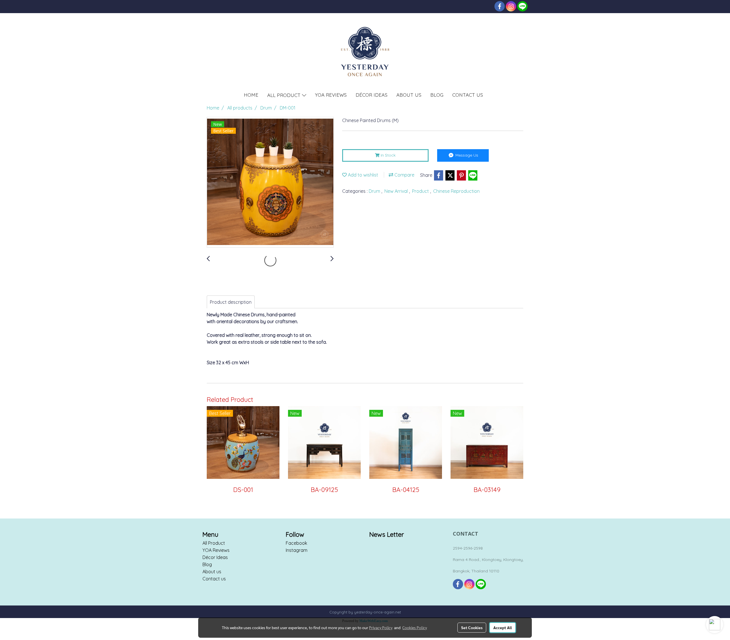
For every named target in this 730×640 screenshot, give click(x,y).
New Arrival (396, 191)
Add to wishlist (362, 175)
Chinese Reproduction (456, 191)
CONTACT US (467, 95)
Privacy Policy (380, 627)
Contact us (214, 579)
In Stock (388, 155)
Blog (207, 564)
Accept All (502, 627)
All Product (213, 543)
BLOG (436, 95)
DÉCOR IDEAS (372, 95)
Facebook (296, 543)
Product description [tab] (231, 302)
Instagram (296, 550)
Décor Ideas (215, 557)
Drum (375, 191)
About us (211, 571)
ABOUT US (408, 95)
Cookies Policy (414, 627)
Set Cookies (471, 627)
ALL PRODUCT (284, 95)
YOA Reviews (216, 550)
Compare (403, 175)
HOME (251, 95)
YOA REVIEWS (331, 95)
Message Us (466, 155)
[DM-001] (270, 182)
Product (421, 191)
